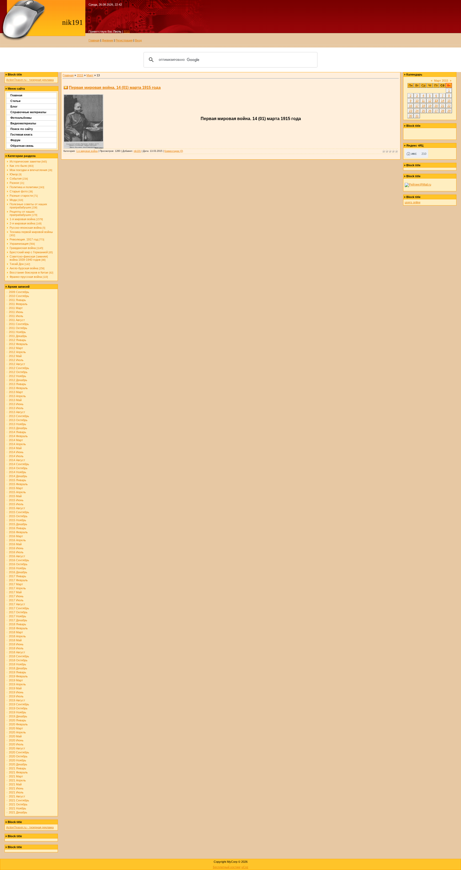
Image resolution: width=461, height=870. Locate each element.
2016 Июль (16, 552)
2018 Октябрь (18, 660)
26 (429, 110)
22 (449, 105)
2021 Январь (17, 768)
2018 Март (16, 632)
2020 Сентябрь (19, 752)
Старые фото (19, 191)
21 (442, 105)
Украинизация (19, 243)
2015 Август (17, 508)
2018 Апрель (17, 636)
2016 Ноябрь (17, 568)
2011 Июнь (16, 312)
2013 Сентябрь (19, 416)
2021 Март (16, 776)
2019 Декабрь (18, 716)
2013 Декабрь (18, 428)
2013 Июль (16, 408)
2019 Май (15, 688)
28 (442, 110)
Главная (94, 40)
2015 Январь (17, 480)
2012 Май (15, 356)
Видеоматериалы (23, 123)
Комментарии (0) (173, 151)
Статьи (15, 100)
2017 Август (17, 604)
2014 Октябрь (18, 468)
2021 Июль (16, 792)
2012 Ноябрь (17, 376)
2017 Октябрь (18, 612)
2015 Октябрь (18, 516)
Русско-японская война (26, 227)
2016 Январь (17, 528)
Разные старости (21, 195)
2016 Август (17, 556)
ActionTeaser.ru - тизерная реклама (30, 79)
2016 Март (16, 536)
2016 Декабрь (18, 572)
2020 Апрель (17, 732)
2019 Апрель (17, 684)
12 (429, 100)
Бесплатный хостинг (227, 867)
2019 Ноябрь (17, 712)
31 (417, 115)
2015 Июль (16, 504)
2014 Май (15, 448)
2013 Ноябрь (17, 424)
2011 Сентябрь (19, 324)
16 (410, 105)
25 (423, 110)
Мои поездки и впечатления (28, 170)
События (16, 178)
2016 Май (15, 544)
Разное (14, 182)
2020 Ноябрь (17, 760)
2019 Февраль (18, 676)
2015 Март (16, 488)
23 (410, 110)
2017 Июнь (16, 596)
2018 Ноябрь (17, 664)
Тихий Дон (17, 264)
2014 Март (16, 440)
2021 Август (17, 796)
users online (412, 202)
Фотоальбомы (20, 117)
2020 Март (16, 728)
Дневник (107, 40)
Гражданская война (23, 248)
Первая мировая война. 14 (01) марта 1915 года (115, 87)
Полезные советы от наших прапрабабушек (28, 206)
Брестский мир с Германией (29, 252)
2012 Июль (16, 360)
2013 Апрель (17, 396)
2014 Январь (17, 432)
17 (417, 105)
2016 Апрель (17, 540)
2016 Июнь (16, 548)
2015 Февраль (18, 484)
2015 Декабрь (18, 524)
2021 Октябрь (18, 804)
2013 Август (17, 412)
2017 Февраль (18, 580)
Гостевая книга (21, 134)
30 (410, 115)
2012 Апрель (17, 352)
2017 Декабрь (18, 620)
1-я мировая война (22, 219)
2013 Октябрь (18, 420)
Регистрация (124, 40)
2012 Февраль (18, 344)
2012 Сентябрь (19, 368)
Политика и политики (24, 187)
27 (436, 110)
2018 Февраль (18, 628)
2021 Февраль (18, 772)
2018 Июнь (16, 644)
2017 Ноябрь (17, 616)
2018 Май (15, 640)
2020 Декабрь (18, 764)
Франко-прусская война (26, 276)
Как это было (18, 165)
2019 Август (17, 700)
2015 (80, 75)
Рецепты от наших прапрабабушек (22, 213)
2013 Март (16, 392)
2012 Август (17, 364)
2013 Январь (17, 384)
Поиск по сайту (21, 128)
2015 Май (15, 496)
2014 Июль (16, 456)
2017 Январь (17, 576)
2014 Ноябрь (17, 472)
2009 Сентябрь (19, 292)
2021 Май (15, 784)
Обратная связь (22, 145)
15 (449, 100)
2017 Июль (16, 600)
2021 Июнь (16, 788)
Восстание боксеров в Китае (29, 272)
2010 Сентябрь (19, 296)
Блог (14, 106)
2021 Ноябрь (17, 808)
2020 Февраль (18, 724)
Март (89, 75)
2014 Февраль (18, 436)
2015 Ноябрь (17, 520)
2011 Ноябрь (17, 332)
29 (449, 110)
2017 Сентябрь (19, 608)
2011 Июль (16, 316)
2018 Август (17, 652)
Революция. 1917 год (24, 239)
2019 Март (16, 680)
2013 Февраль (18, 388)
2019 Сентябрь (19, 704)
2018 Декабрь (18, 668)
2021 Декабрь (18, 812)
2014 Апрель (17, 444)
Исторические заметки (25, 161)
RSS (127, 31)
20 (436, 105)
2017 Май (15, 592)
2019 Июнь (16, 692)
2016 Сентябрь (19, 560)
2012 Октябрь (18, 372)
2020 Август (17, 748)
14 (442, 100)
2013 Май (15, 400)
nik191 (137, 151)
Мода (13, 199)
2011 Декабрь (18, 336)
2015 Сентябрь (19, 512)
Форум (15, 140)
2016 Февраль (18, 532)
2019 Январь (17, 672)
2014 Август (17, 460)
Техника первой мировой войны (31, 232)
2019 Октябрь (18, 708)
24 (417, 110)
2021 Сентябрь (19, 800)
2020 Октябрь (18, 756)
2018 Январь (17, 624)
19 (429, 105)
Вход (138, 40)
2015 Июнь (16, 500)
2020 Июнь (16, 740)
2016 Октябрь (18, 564)
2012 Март (16, 348)
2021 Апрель (17, 780)
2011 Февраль (18, 304)
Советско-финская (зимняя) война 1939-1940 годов (29, 258)
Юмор (14, 174)
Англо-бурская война (24, 268)
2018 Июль (16, 648)
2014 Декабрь (18, 476)
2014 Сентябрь (19, 464)
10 (417, 100)
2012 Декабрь (18, 380)
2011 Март (16, 308)
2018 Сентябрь (19, 656)
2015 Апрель (17, 492)
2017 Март (16, 584)
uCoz (244, 867)
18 (423, 105)
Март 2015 (441, 80)
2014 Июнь (16, 452)
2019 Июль (16, 696)
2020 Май (15, 736)
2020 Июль (16, 744)
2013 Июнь (16, 404)
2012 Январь (17, 340)
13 (436, 100)
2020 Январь (17, 720)
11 (423, 100)
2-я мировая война (22, 223)
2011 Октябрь (18, 328)
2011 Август (17, 320)
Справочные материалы (28, 112)
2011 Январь (17, 300)
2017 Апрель (17, 588)
